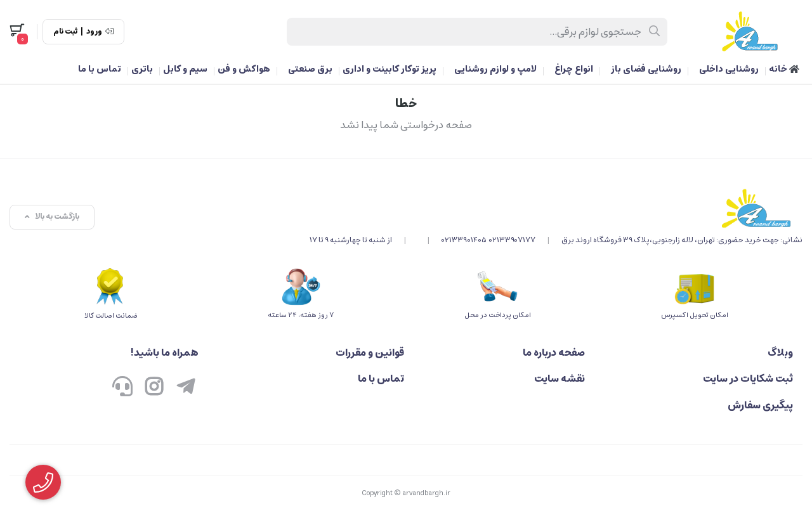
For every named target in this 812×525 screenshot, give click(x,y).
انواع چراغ (573, 69)
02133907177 (512, 240)
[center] (655, 32)
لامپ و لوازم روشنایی (495, 69)
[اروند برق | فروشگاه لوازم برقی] (556, 208)
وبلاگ (780, 352)
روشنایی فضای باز (646, 69)
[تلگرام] (186, 387)
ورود (94, 31)
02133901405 (464, 240)
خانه (779, 69)
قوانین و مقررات (370, 352)
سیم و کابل (185, 69)
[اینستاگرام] (154, 387)
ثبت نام (65, 31)
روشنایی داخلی (729, 69)
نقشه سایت (559, 378)
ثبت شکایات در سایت (748, 378)
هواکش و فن (244, 69)
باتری (142, 69)
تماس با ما (99, 69)
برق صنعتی (310, 69)
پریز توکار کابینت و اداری (389, 69)
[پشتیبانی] (122, 387)
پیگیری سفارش (760, 405)
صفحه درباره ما (554, 352)
